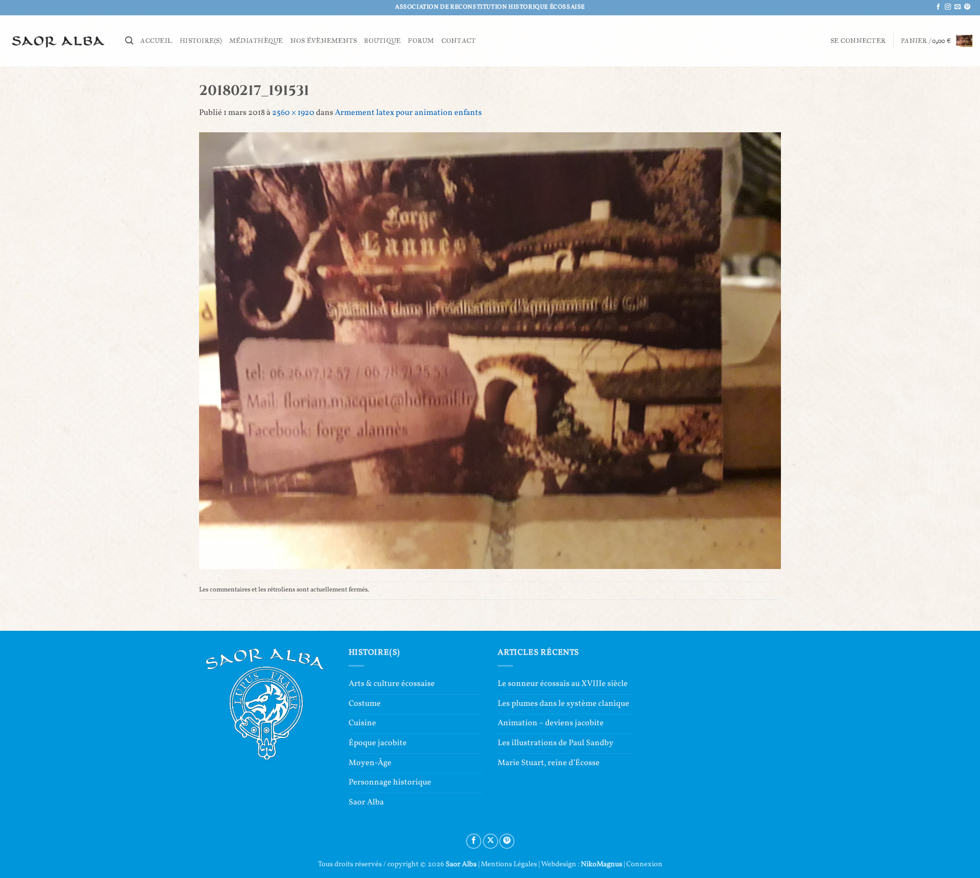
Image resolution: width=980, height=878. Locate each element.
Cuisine (362, 723)
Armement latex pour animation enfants (408, 112)
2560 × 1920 (293, 112)
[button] (129, 41)
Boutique (382, 41)
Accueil (156, 41)
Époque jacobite (378, 743)
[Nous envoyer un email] (957, 7)
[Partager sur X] (490, 841)
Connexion (644, 864)
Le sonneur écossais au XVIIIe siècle (563, 684)
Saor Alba (366, 802)
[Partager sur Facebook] (473, 841)
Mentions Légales (509, 864)
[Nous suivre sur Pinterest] (967, 7)
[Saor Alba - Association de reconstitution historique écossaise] (59, 40)
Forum (421, 41)
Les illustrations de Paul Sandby (556, 743)
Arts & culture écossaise (392, 684)
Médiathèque (256, 41)
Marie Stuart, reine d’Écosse (549, 763)
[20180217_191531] (490, 350)
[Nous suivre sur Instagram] (948, 7)
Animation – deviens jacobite (551, 723)
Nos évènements (323, 41)
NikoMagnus (601, 864)
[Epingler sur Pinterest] (506, 841)
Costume (365, 703)
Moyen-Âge (370, 763)
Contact (459, 41)
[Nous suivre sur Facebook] (938, 7)
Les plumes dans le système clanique (563, 703)
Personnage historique (390, 782)
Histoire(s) (201, 41)
